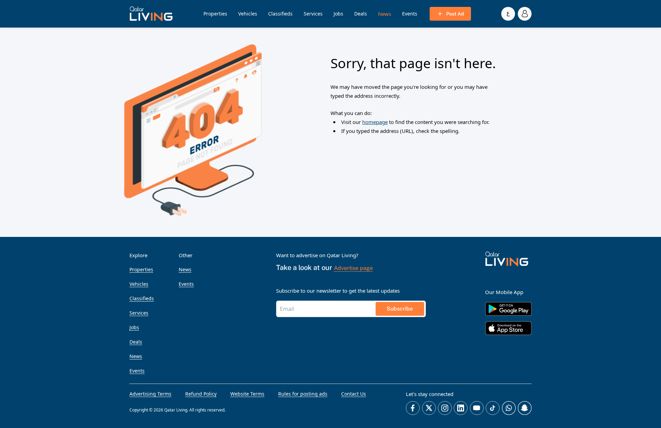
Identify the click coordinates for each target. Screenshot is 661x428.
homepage (375, 121)
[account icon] (525, 14)
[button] (151, 14)
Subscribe (400, 308)
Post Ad (455, 14)
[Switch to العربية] (508, 14)
